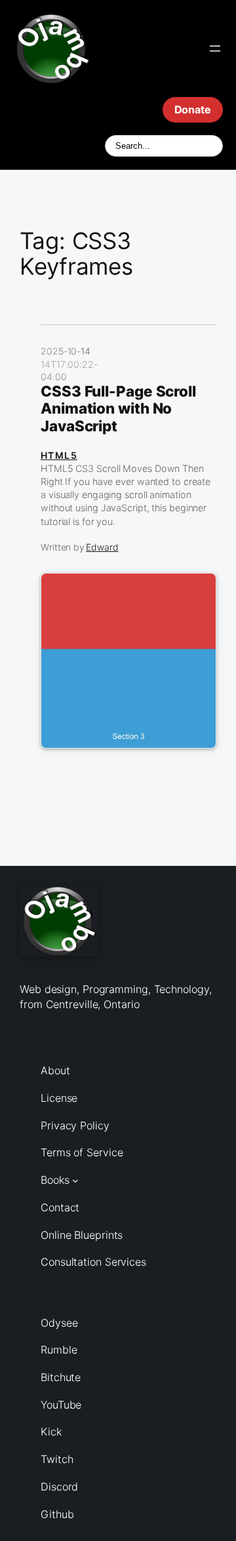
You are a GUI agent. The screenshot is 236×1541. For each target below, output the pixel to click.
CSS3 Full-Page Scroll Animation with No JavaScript (118, 409)
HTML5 (59, 455)
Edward (102, 547)
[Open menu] (215, 48)
